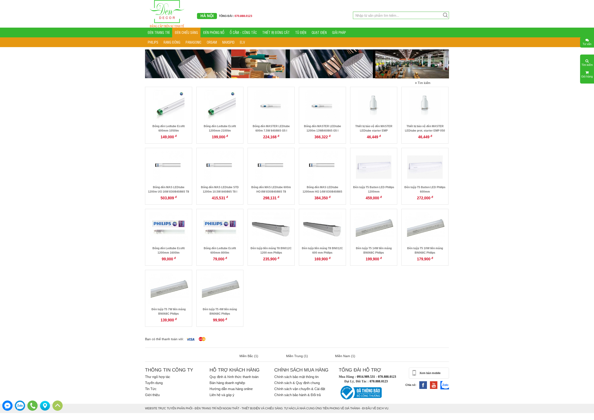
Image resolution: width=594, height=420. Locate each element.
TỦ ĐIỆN (300, 32)
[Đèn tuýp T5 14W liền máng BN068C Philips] (374, 227)
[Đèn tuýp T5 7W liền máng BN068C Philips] (168, 288)
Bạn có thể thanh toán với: (164, 339)
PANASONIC (193, 42)
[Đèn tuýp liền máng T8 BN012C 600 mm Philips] (322, 227)
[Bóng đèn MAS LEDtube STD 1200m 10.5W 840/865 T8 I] (220, 166)
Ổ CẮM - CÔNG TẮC (243, 32)
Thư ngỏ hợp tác (157, 377)
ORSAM (212, 42)
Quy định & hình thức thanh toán (234, 377)
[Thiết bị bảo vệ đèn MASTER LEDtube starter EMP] (374, 105)
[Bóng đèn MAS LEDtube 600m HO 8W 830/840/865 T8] (271, 166)
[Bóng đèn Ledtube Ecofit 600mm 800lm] (219, 227)
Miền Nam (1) (345, 356)
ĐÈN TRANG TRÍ (159, 32)
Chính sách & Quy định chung (297, 383)
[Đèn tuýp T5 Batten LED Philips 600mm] (425, 166)
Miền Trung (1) (297, 356)
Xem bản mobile (430, 373)
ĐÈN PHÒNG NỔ (213, 32)
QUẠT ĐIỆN (319, 32)
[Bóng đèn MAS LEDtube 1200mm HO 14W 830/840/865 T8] (322, 166)
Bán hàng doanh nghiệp (227, 383)
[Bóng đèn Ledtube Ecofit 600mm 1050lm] (168, 105)
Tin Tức (151, 389)
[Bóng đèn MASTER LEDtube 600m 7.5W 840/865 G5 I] (271, 105)
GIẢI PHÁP (339, 32)
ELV (242, 42)
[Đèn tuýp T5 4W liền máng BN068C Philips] (220, 288)
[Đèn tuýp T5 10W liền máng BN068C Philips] (425, 227)
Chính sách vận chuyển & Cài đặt (299, 389)
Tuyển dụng (154, 383)
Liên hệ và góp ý (222, 395)
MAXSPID (228, 42)
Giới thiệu (152, 395)
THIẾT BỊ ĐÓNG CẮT (276, 32)
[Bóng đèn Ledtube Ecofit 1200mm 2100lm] (220, 105)
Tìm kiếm (423, 83)
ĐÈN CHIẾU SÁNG (186, 32)
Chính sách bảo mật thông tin (296, 377)
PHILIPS (153, 42)
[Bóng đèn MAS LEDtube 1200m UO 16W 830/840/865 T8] (168, 166)
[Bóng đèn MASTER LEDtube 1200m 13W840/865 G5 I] (322, 105)
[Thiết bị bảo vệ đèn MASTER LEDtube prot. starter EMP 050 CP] (425, 105)
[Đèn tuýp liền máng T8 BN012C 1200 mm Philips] (271, 227)
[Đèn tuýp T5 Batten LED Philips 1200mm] (374, 166)
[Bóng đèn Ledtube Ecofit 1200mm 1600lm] (168, 227)
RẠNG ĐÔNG (172, 42)
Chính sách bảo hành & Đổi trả (297, 395)
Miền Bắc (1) (248, 356)
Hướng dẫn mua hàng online (231, 389)
